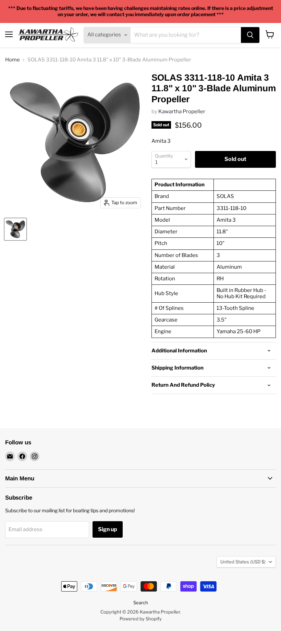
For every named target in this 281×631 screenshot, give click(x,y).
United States (243, 561)
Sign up (107, 529)
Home (12, 60)
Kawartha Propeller (181, 111)
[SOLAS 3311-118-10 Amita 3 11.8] (15, 229)
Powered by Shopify (141, 618)
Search (140, 602)
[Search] (250, 35)
